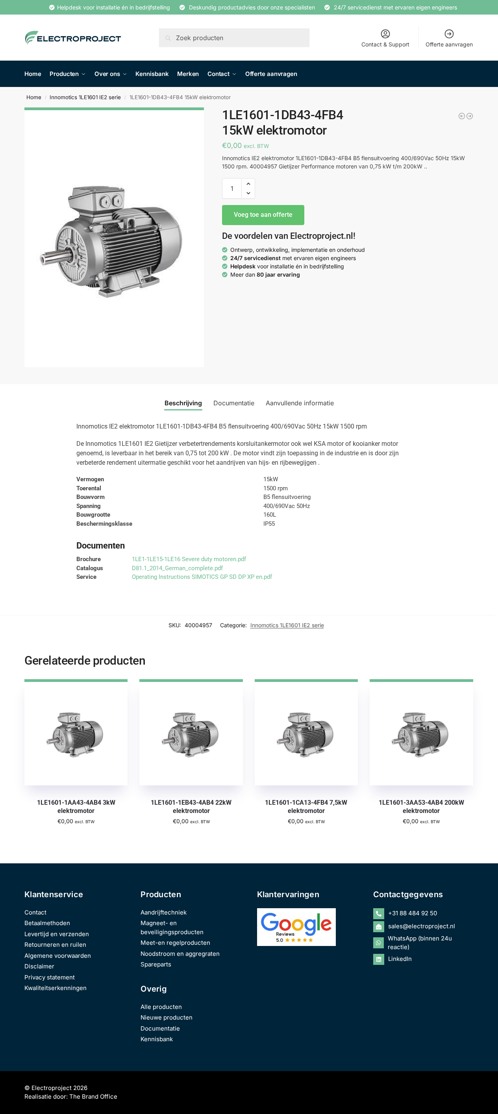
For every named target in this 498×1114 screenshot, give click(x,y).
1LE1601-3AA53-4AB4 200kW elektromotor (421, 807)
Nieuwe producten (167, 1017)
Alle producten (161, 1007)
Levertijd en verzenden (56, 934)
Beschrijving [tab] (183, 403)
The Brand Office (93, 1096)
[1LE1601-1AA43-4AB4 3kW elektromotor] (76, 732)
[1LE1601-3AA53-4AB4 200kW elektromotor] (421, 732)
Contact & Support (385, 44)
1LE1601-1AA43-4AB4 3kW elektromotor (76, 807)
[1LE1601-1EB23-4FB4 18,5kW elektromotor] (470, 116)
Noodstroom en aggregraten (180, 953)
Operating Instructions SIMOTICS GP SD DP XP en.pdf (202, 576)
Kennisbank (157, 1039)
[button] (248, 184)
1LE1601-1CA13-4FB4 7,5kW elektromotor (306, 807)
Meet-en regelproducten (175, 942)
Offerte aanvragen (449, 44)
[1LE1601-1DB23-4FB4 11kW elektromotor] (462, 116)
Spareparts (156, 964)
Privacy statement (49, 977)
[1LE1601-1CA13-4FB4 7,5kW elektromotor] (306, 732)
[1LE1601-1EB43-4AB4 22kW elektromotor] (191, 732)
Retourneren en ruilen (55, 944)
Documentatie (160, 1028)
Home (33, 97)
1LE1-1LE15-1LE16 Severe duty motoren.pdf (189, 559)
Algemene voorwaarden (57, 955)
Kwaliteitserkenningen (55, 988)
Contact (35, 912)
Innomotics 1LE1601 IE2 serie (85, 97)
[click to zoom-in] (114, 237)
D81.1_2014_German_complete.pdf (177, 568)
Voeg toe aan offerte (263, 214)
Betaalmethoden (47, 923)
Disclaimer (39, 966)
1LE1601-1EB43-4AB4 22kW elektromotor (191, 807)
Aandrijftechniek (164, 912)
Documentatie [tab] (233, 403)
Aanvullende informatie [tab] (300, 403)
